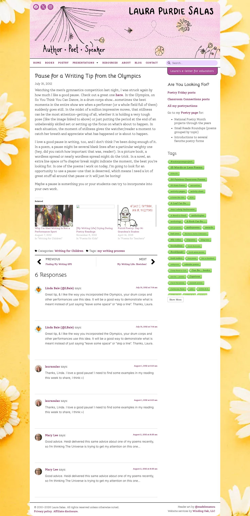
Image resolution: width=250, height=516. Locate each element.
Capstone (195, 276)
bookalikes (176, 245)
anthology (176, 221)
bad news (175, 233)
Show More (175, 299)
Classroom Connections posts (189, 99)
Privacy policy (43, 511)
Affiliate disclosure (65, 511)
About (126, 62)
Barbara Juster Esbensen (195, 234)
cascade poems (196, 283)
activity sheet (197, 191)
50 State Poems (178, 185)
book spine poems (196, 252)
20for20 (174, 173)
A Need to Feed (178, 215)
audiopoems (193, 227)
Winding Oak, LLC (204, 511)
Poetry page (189, 112)
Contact (152, 62)
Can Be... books (201, 270)
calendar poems (192, 264)
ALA (192, 197)
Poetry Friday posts (182, 92)
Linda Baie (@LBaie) (59, 288)
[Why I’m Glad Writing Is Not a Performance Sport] (54, 216)
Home (37, 62)
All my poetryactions (182, 106)
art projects (176, 227)
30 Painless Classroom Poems (188, 179)
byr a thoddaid (208, 258)
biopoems (191, 240)
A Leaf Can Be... (179, 203)
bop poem (192, 258)
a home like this (177, 197)
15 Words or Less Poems (186, 167)
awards (209, 227)
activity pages (178, 191)
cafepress (175, 264)
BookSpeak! (177, 252)
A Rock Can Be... (196, 221)
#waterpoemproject (182, 161)
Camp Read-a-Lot (178, 270)
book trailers (176, 258)
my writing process (111, 251)
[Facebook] (36, 7)
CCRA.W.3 (203, 289)
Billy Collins (176, 240)
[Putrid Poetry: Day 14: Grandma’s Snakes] (137, 216)
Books (49, 62)
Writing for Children (69, 251)
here (119, 95)
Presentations (83, 62)
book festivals (194, 246)
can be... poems (177, 277)
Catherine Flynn (177, 289)
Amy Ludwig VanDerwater (183, 209)
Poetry (63, 62)
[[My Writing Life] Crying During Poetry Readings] (95, 216)
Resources (110, 62)
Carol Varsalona (177, 283)
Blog (138, 62)
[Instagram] (50, 7)
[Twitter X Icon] (43, 7)
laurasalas (52, 366)
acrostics (195, 185)
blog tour (205, 240)
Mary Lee (51, 435)
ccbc (192, 289)
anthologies (197, 215)
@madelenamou (205, 506)
